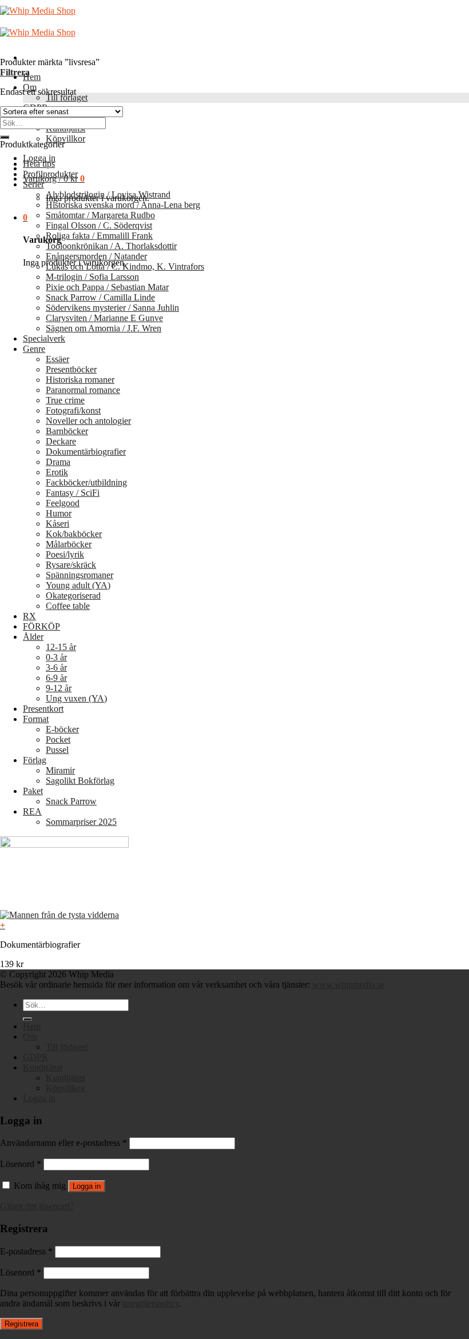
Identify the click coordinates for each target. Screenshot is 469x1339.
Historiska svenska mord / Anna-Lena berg (123, 205)
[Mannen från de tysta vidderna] (59, 915)
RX (29, 616)
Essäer (57, 359)
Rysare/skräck (71, 565)
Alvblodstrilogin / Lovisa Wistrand (108, 194)
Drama (58, 462)
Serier (33, 184)
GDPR (35, 1057)
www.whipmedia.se (348, 984)
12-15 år (61, 647)
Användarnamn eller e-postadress (63, 1143)
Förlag (34, 760)
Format (36, 719)
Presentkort (43, 708)
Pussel (57, 750)
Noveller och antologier (88, 421)
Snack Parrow (71, 801)
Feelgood (63, 503)
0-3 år (56, 657)
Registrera (21, 1324)
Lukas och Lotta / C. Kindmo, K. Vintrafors (125, 266)
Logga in (87, 1186)
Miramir (60, 770)
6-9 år (56, 678)
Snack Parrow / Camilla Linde (100, 297)
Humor (58, 513)
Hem (32, 77)
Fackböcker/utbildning (86, 482)
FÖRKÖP (41, 626)
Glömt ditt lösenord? (37, 1206)
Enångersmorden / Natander (96, 256)
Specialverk (44, 338)
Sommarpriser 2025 (81, 822)
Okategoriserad (73, 595)
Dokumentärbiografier (86, 451)
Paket (33, 791)
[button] (234, 925)
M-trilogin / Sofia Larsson (92, 277)
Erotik (57, 472)
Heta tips (39, 164)
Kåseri (57, 523)
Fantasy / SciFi (73, 493)
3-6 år (56, 667)
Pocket (58, 739)
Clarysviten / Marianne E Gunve (104, 318)
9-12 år (58, 688)
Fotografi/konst (73, 410)
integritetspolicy (150, 1303)
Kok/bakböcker (74, 534)
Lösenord (20, 1164)
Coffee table (68, 606)
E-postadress (26, 1251)
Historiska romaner (80, 379)
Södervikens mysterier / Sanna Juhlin (112, 307)
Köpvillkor (65, 138)
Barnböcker (67, 431)
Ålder (33, 637)
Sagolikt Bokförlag (80, 780)
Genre (34, 349)
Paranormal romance (83, 390)
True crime (65, 400)
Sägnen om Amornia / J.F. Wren (103, 328)
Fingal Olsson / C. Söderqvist (99, 225)
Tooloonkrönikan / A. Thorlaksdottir (111, 246)
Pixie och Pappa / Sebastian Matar (107, 287)
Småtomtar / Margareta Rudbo (100, 215)
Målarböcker (69, 544)
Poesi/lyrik (65, 554)
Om (30, 1036)
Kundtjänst (42, 1067)
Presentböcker (71, 369)
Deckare (61, 441)
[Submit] (4, 137)
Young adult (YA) (78, 585)
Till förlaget (67, 97)
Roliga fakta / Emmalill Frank (99, 235)
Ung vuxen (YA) (76, 698)
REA (32, 811)
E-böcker (62, 729)
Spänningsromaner (79, 575)
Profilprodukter (50, 174)
